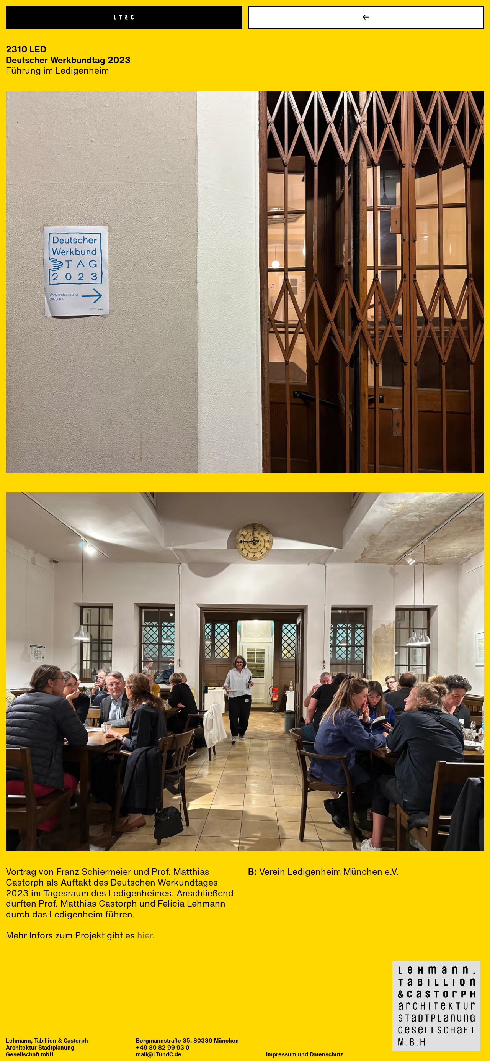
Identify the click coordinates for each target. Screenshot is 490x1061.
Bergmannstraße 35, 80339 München (187, 1040)
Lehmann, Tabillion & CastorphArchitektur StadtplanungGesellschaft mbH (47, 1047)
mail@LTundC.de (158, 1054)
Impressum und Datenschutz (304, 1054)
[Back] (366, 17)
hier (144, 934)
